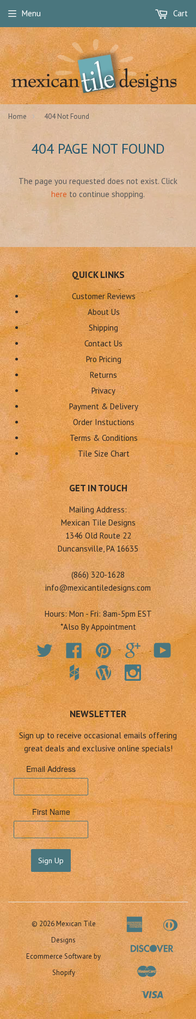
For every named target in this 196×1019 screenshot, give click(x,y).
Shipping (103, 327)
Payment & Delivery (103, 406)
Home (17, 116)
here (59, 194)
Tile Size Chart (104, 453)
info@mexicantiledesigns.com (98, 588)
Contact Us (103, 343)
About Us (104, 312)
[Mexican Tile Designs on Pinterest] (103, 654)
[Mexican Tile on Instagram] (133, 672)
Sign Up (51, 860)
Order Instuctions (103, 422)
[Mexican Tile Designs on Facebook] (74, 654)
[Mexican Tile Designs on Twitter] (44, 654)
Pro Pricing (103, 359)
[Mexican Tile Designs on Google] (133, 654)
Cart (179, 13)
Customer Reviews (104, 296)
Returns (103, 375)
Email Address (51, 768)
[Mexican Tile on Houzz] (74, 672)
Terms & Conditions (104, 438)
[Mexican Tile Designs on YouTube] (162, 654)
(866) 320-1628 (98, 574)
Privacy (103, 390)
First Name (51, 811)
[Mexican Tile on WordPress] (103, 672)
